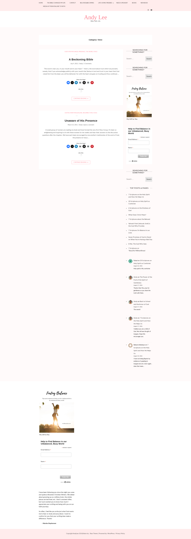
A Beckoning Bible (81, 59)
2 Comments (88, 63)
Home (41, 3)
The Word (89, 51)
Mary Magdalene (76, 113)
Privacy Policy (120, 533)
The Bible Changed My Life (56, 3)
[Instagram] (148, 10)
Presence (82, 51)
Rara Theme (94, 533)
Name (130, 148)
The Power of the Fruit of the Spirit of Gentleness (143, 280)
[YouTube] (151, 10)
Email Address (133, 139)
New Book (144, 3)
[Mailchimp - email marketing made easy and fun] (133, 161)
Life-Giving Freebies (105, 3)
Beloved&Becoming (87, 3)
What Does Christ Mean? (137, 215)
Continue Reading (80, 98)
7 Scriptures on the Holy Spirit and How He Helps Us (142, 321)
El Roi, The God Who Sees (137, 244)
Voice (95, 51)
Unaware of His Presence (81, 120)
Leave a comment (88, 125)
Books (134, 3)
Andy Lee (95, 17)
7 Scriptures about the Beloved (139, 219)
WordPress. (111, 533)
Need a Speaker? (122, 3)
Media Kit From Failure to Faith (54, 6)
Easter (67, 113)
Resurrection (88, 113)
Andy (81, 63)
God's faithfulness (71, 51)
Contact (73, 3)
